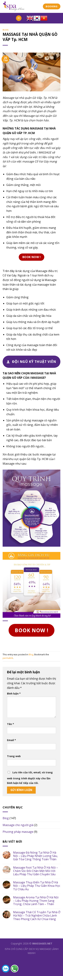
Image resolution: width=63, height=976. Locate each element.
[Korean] (36, 18)
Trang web (14, 756)
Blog (6, 29)
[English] (29, 18)
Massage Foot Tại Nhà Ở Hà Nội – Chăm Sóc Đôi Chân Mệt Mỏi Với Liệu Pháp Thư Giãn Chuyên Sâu (35, 871)
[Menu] (19, 18)
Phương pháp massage (18, 832)
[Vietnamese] (43, 18)
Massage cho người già (18, 825)
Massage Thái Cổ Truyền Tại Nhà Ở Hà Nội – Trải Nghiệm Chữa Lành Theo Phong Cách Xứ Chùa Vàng (36, 916)
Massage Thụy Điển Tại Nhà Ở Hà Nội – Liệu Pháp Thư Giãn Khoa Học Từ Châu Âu (36, 886)
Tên (10, 724)
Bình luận (14, 693)
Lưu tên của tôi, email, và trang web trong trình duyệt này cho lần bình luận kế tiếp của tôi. (30, 778)
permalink (8, 658)
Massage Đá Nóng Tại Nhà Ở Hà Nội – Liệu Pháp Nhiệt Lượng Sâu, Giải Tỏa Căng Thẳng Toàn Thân (35, 856)
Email (11, 740)
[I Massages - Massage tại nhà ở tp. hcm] (20, 6)
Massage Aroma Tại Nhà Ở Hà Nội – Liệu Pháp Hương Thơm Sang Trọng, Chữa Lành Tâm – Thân (35, 901)
